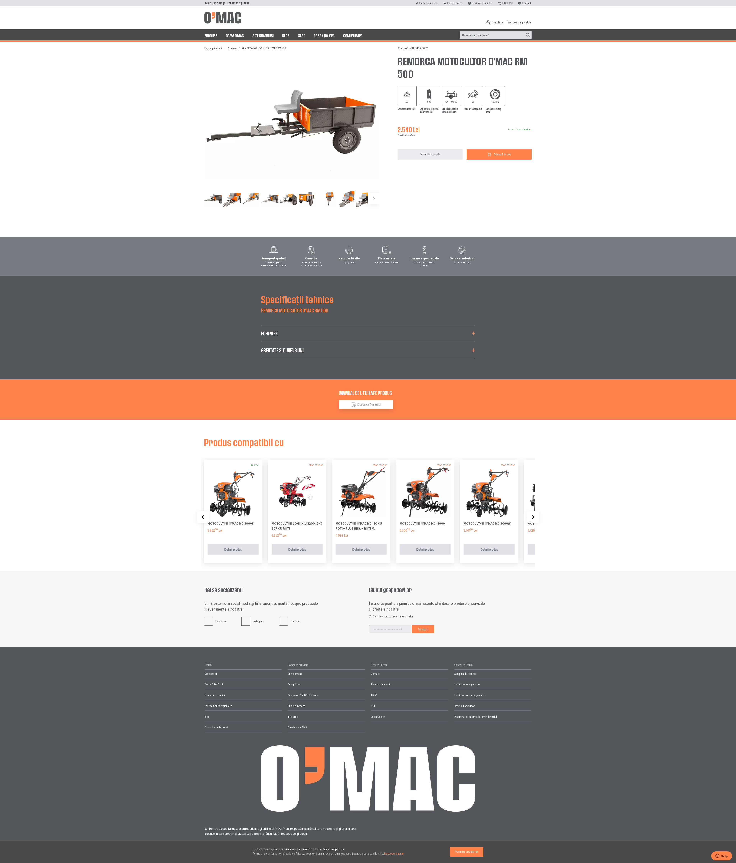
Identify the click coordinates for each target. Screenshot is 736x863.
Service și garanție (381, 684)
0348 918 (507, 3)
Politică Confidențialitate (218, 706)
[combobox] (496, 35)
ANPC (374, 695)
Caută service (454, 3)
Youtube (295, 621)
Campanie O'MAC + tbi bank (303, 695)
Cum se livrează (296, 706)
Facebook (220, 621)
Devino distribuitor (482, 3)
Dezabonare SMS (297, 727)
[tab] (368, 335)
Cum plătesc (294, 684)
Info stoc (293, 716)
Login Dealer (378, 716)
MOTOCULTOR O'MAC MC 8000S (231, 523)
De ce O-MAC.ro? (214, 684)
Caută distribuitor (428, 3)
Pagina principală (213, 48)
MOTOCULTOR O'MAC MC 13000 (422, 523)
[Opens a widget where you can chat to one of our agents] (721, 856)
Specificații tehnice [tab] (297, 299)
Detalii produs (233, 549)
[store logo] (222, 18)
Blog (207, 716)
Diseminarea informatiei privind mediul (475, 716)
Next (533, 517)
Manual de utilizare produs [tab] (365, 393)
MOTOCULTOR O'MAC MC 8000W (487, 523)
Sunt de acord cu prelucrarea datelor (393, 616)
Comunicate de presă (216, 727)
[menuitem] (210, 35)
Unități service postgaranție (469, 695)
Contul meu (497, 22)
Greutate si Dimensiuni (282, 350)
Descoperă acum (394, 854)
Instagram (258, 621)
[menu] (368, 35)
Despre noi (211, 674)
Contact (526, 3)
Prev (203, 517)
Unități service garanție (467, 684)
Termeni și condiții (215, 695)
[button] (232, 198)
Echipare (269, 333)
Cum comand (295, 674)
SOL (373, 706)
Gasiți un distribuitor (465, 674)
